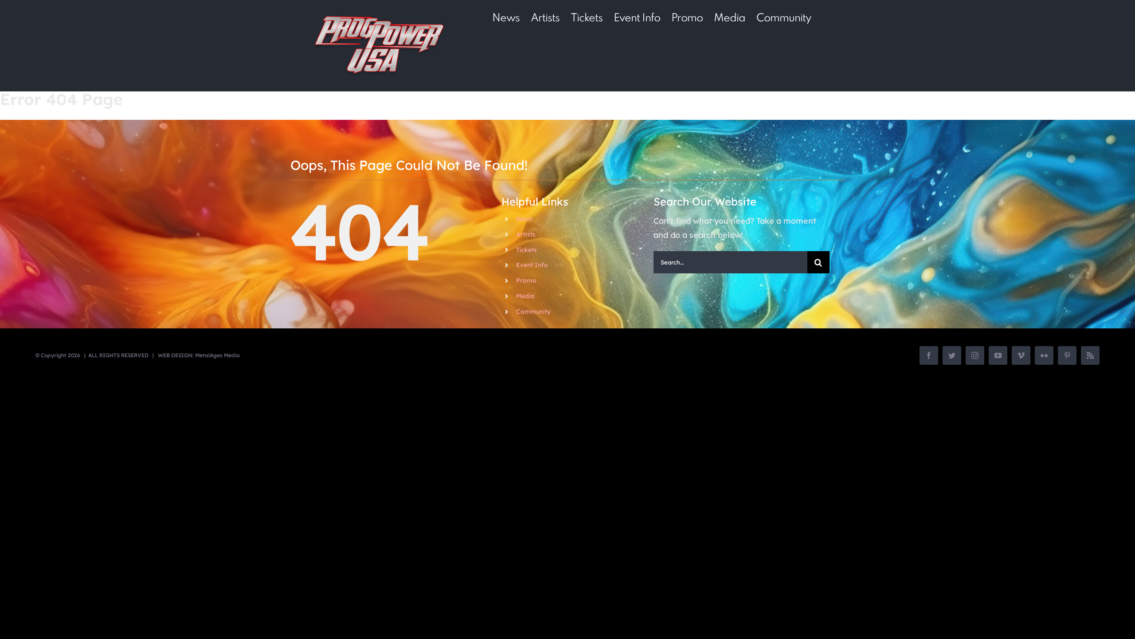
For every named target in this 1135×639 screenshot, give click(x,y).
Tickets (526, 250)
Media (525, 296)
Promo (526, 280)
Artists (526, 234)
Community (533, 312)
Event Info (532, 265)
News (524, 219)
